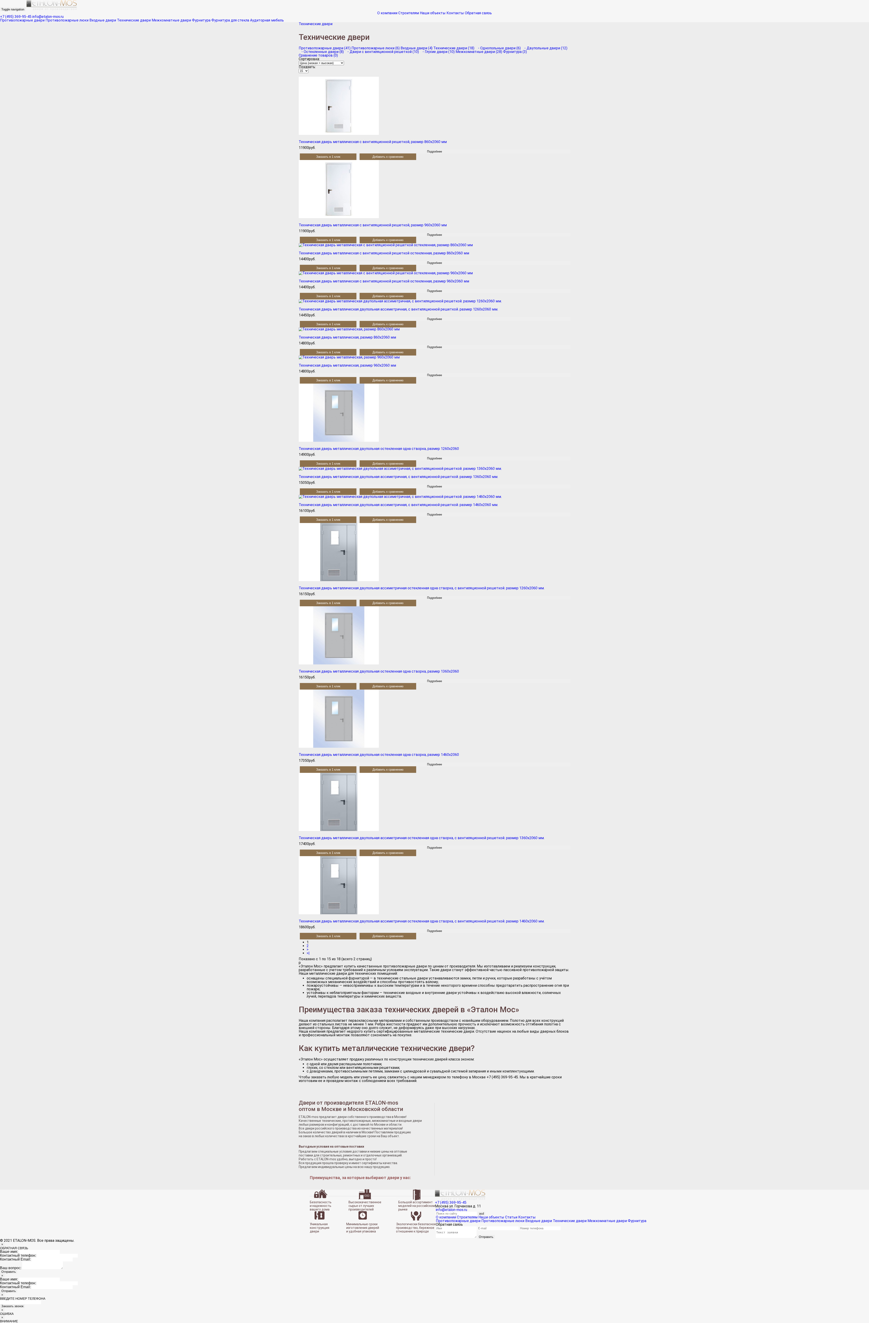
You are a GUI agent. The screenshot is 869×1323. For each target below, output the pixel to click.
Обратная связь (478, 13)
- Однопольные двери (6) (498, 48)
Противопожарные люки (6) (375, 48)
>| (308, 953)
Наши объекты (433, 13)
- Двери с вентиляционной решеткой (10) (382, 52)
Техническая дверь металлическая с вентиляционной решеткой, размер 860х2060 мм (373, 142)
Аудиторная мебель (267, 20)
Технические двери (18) (453, 48)
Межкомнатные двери (171, 20)
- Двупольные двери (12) (544, 48)
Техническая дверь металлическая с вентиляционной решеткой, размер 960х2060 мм (373, 225)
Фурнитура (201, 20)
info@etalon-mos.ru (48, 16)
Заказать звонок (12, 1306)
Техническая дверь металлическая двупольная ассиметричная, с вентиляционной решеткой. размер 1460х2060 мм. (398, 505)
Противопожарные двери (22, 20)
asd (481, 1213)
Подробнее (434, 151)
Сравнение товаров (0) (318, 55)
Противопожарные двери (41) (325, 48)
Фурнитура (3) (515, 52)
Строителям (408, 13)
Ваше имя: (9, 1252)
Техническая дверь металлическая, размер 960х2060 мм (347, 365)
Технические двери (134, 20)
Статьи (511, 1217)
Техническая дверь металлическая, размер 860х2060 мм (347, 337)
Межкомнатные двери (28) (479, 52)
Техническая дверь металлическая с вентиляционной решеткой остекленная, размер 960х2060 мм (384, 281)
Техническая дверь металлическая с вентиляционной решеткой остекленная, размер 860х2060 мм (384, 253)
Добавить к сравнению (387, 156)
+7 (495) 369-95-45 (15, 16)
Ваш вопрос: (10, 1268)
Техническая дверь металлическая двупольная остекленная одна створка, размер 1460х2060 (379, 754)
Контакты (455, 13)
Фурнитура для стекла (230, 20)
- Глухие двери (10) (437, 52)
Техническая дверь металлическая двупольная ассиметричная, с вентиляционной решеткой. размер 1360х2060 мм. (398, 477)
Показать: (307, 67)
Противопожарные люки (66, 20)
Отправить (486, 1237)
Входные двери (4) (416, 48)
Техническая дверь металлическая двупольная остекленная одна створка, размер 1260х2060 (379, 449)
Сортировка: (309, 59)
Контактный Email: (15, 1259)
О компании (387, 13)
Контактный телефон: (18, 1255)
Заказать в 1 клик (328, 156)
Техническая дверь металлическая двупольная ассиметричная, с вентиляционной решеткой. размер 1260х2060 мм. (398, 309)
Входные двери (102, 20)
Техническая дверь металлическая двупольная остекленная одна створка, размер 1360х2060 (379, 671)
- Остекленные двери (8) (321, 52)
